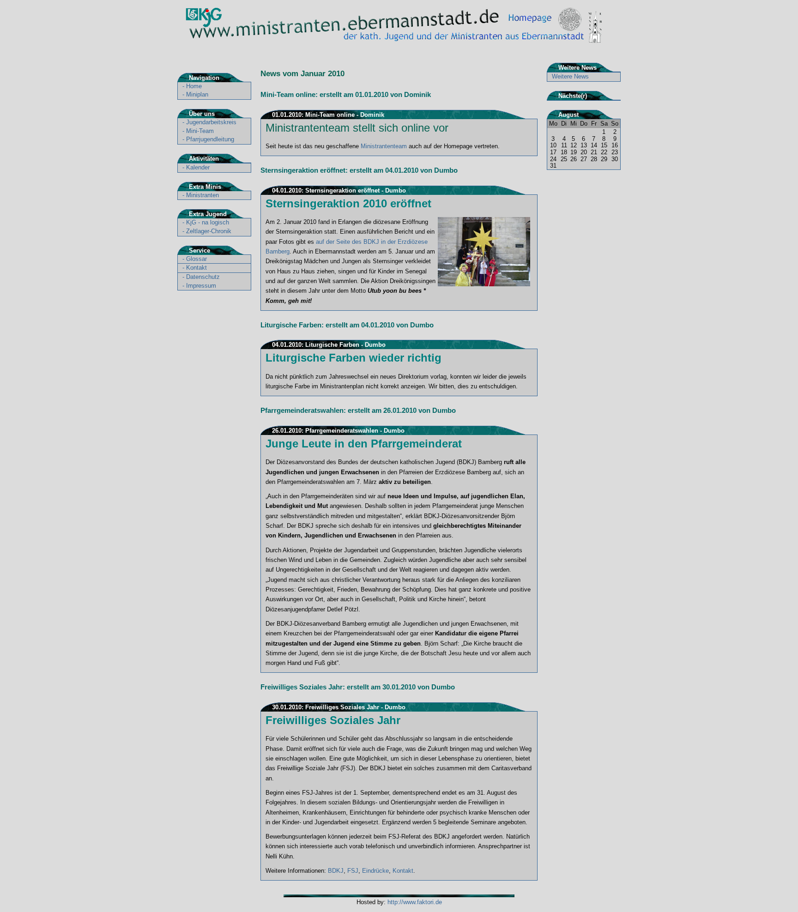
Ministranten (202, 195)
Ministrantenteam (384, 146)
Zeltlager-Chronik (208, 231)
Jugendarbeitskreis (211, 122)
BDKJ (336, 870)
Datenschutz (203, 276)
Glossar (196, 258)
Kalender (198, 167)
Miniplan (197, 94)
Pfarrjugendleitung (210, 139)
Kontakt (196, 267)
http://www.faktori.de (414, 902)
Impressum (201, 285)
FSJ (352, 870)
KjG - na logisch (207, 222)
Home (194, 86)
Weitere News (570, 76)
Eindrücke (375, 870)
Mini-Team (200, 130)
